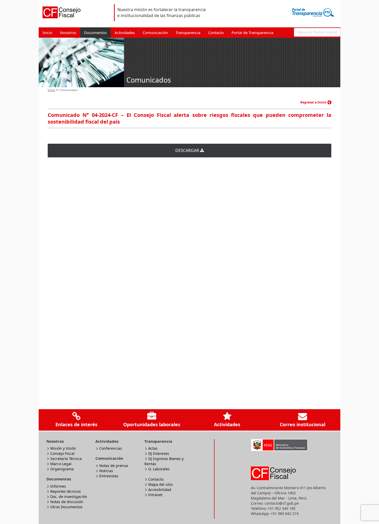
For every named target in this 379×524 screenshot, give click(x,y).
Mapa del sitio (160, 484)
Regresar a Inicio (313, 102)
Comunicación (155, 32)
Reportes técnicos (65, 491)
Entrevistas (108, 475)
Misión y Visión (63, 448)
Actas (153, 448)
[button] (317, 32)
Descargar (187, 150)
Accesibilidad (159, 489)
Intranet (155, 494)
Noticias (106, 470)
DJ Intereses (158, 453)
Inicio (47, 32)
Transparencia (188, 32)
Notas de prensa (113, 465)
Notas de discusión (66, 501)
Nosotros (68, 32)
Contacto (216, 32)
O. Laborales (159, 468)
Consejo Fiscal (62, 453)
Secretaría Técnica (66, 458)
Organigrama (62, 468)
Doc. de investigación (68, 496)
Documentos (95, 32)
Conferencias (110, 448)
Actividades (124, 32)
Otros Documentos (66, 506)
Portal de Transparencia (252, 32)
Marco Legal (60, 463)
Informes (58, 486)
